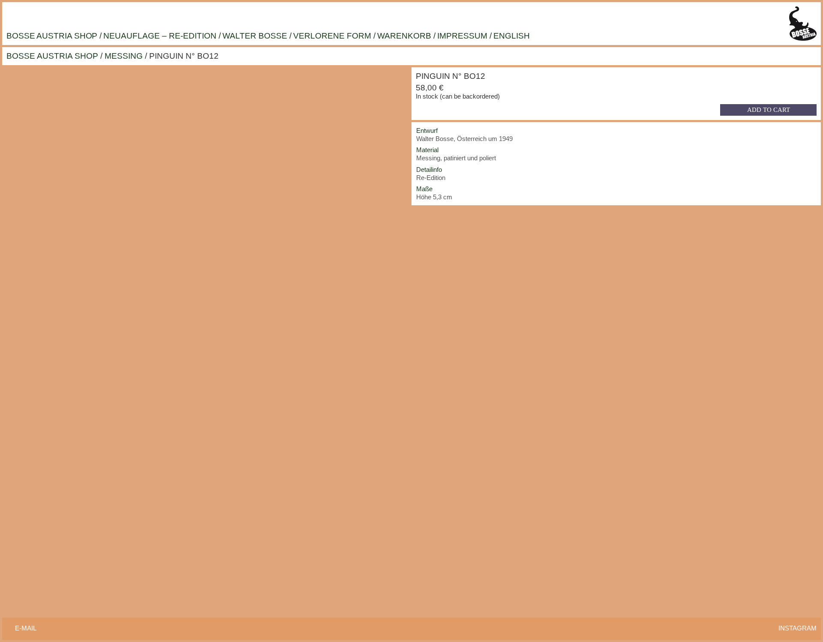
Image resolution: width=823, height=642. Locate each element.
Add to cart (768, 109)
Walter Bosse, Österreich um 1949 (464, 138)
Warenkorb (404, 35)
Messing (124, 55)
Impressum (462, 35)
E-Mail (25, 628)
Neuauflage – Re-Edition (159, 35)
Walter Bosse (254, 35)
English (511, 35)
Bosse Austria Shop (51, 35)
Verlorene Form (332, 35)
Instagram (797, 628)
